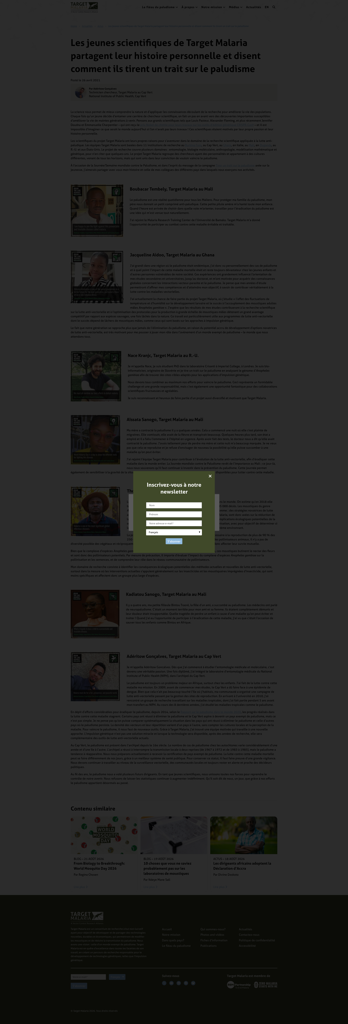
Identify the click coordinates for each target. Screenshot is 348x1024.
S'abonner (174, 541)
